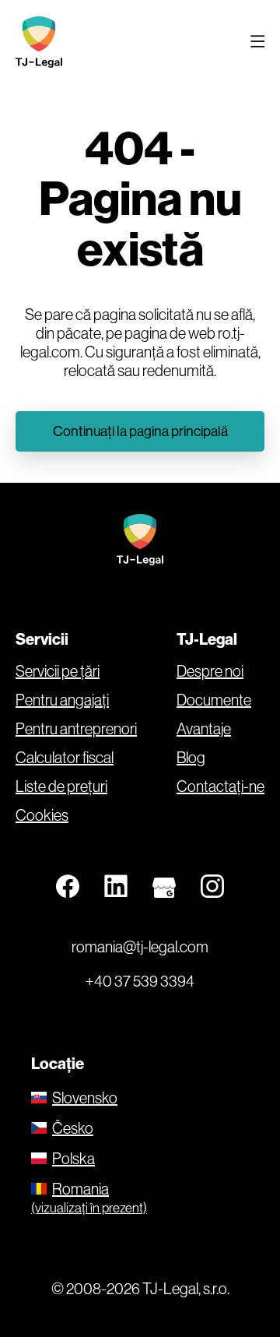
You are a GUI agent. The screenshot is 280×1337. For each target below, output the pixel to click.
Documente (214, 700)
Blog (191, 757)
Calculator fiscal (65, 757)
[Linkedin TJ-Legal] (116, 886)
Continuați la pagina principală (140, 431)
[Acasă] (43, 42)
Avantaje (204, 728)
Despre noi (210, 671)
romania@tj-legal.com (140, 946)
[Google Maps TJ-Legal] (164, 886)
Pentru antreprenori (76, 728)
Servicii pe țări (58, 671)
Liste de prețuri (61, 786)
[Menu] (257, 41)
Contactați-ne (220, 786)
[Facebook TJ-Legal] (67, 886)
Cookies (42, 815)
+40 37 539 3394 (140, 980)
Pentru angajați (62, 700)
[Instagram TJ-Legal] (212, 886)
